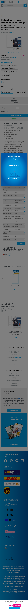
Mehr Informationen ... (18, 602)
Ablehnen (11, 605)
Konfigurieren (17, 605)
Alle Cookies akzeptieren (14, 608)
